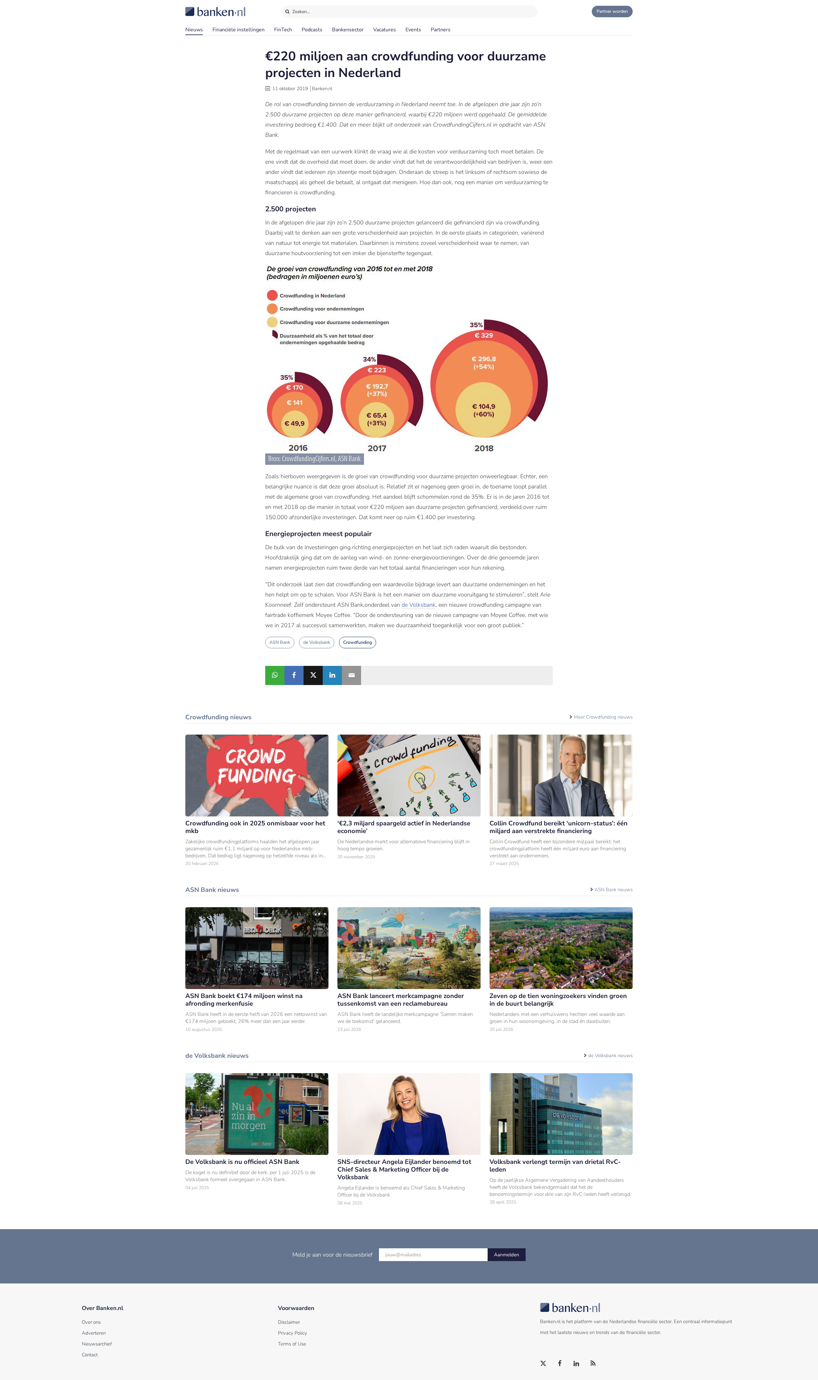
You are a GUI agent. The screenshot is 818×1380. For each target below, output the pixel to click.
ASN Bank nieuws (614, 889)
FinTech (283, 29)
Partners (441, 29)
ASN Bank (279, 642)
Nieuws (194, 29)
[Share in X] (313, 675)
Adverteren (94, 1333)
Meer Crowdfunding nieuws (603, 717)
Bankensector (348, 29)
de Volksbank (419, 605)
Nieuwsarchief (97, 1344)
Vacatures (384, 29)
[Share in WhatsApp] (274, 675)
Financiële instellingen (238, 29)
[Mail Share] (351, 675)
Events (413, 29)
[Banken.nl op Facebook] (560, 1363)
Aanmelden (506, 1254)
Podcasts (312, 29)
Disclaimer (289, 1322)
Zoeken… (300, 12)
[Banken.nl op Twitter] (543, 1363)
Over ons (91, 1322)
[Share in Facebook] (294, 675)
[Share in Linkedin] (332, 675)
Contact (90, 1355)
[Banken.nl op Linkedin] (576, 1363)
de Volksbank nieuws (610, 1055)
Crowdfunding (357, 642)
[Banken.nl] (200, 7)
